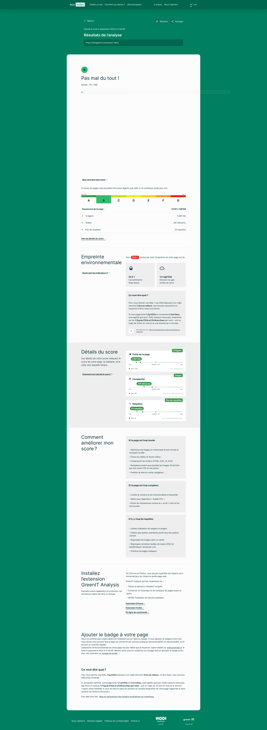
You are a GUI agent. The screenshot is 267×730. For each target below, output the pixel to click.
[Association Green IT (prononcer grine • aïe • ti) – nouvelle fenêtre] (188, 719)
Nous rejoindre (171, 4)
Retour (90, 21)
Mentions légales (94, 721)
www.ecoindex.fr (174, 647)
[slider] (136, 362)
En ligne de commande (136, 612)
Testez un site (96, 4)
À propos (158, 4)
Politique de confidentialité (117, 721)
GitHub (134, 721)
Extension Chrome (134, 603)
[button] (176, 21)
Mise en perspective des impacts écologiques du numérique (126, 696)
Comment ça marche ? (115, 4)
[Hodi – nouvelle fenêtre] (161, 719)
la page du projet (109, 653)
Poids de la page (141, 354)
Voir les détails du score (92, 238)
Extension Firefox (134, 608)
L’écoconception (134, 4)
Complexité (138, 379)
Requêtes (137, 404)
